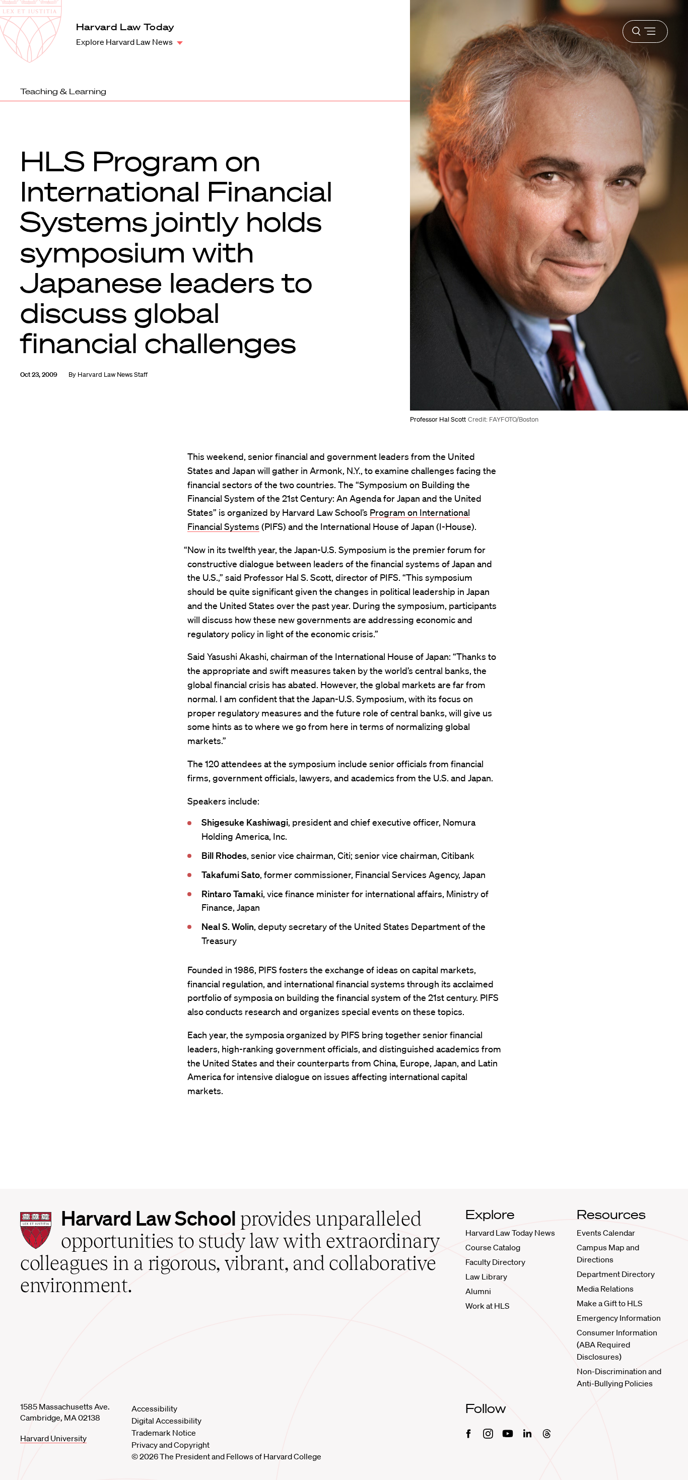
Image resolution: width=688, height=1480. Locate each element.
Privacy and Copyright (170, 1445)
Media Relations (605, 1289)
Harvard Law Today (125, 26)
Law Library (486, 1276)
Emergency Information (619, 1318)
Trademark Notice (163, 1433)
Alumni (478, 1291)
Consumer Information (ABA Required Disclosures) (617, 1344)
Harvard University (53, 1438)
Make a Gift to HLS (609, 1303)
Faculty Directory (495, 1262)
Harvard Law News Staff (113, 374)
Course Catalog (492, 1247)
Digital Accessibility (166, 1421)
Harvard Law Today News (510, 1233)
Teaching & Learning (63, 91)
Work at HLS (487, 1306)
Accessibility (154, 1408)
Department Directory (616, 1274)
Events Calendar (606, 1233)
